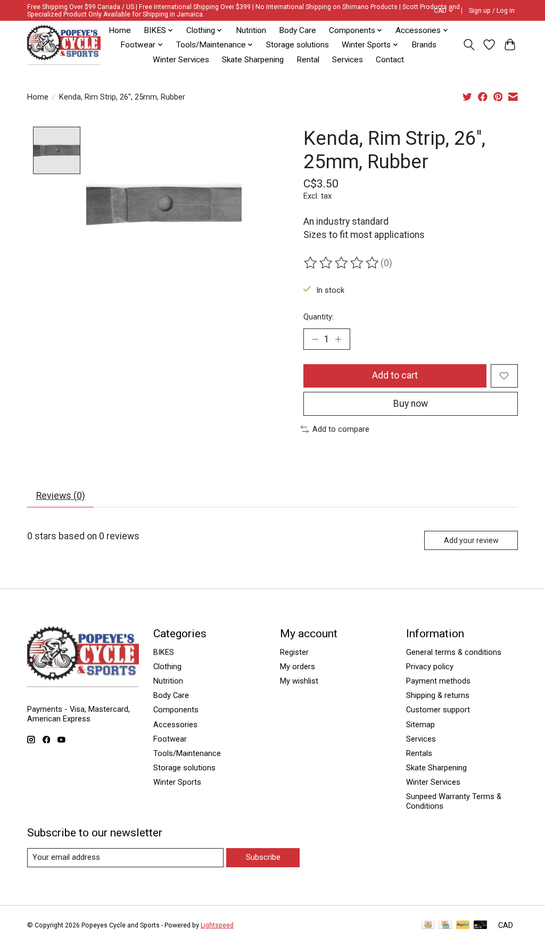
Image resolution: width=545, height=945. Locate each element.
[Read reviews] (342, 263)
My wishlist (299, 681)
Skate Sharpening (253, 59)
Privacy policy (429, 666)
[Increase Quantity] (338, 339)
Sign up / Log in (492, 10)
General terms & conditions (453, 652)
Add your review (471, 540)
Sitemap (420, 724)
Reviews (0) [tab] (60, 495)
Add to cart (395, 375)
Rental (307, 59)
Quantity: (318, 317)
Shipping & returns (437, 695)
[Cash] (428, 926)
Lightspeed (217, 925)
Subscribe (263, 857)
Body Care (297, 30)
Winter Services (181, 59)
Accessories (175, 724)
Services (347, 59)
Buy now (410, 403)
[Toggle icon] (468, 44)
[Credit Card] (445, 926)
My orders (297, 666)
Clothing (167, 666)
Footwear (170, 739)
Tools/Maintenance (187, 753)
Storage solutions (297, 45)
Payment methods (438, 681)
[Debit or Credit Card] (481, 926)
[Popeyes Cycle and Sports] (64, 45)
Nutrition (251, 30)
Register (294, 652)
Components (176, 709)
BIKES (163, 652)
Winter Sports (177, 782)
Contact (390, 59)
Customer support (438, 709)
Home (120, 30)
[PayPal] (463, 926)
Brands (423, 45)
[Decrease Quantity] (315, 339)
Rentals (419, 753)
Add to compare (340, 429)
